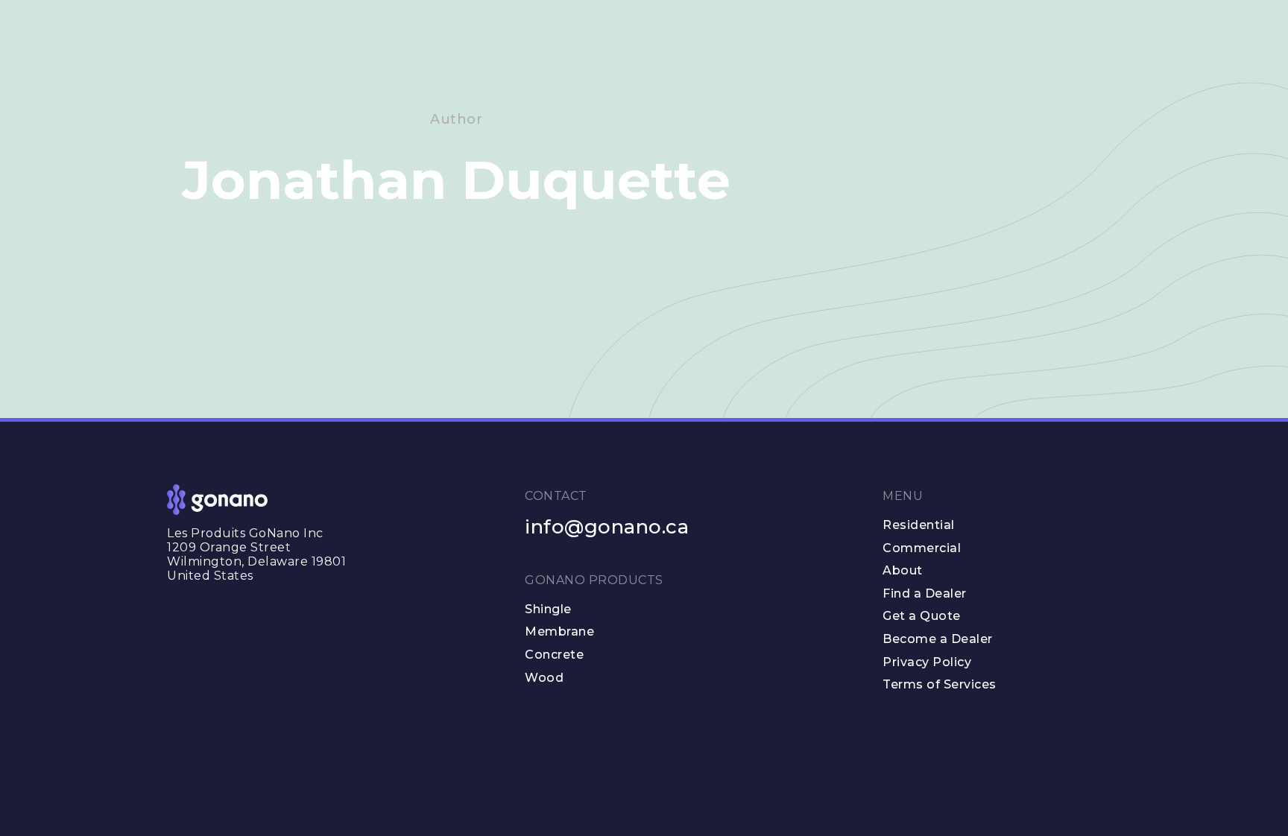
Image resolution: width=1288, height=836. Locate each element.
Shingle (548, 609)
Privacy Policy (927, 662)
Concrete (554, 654)
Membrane (559, 631)
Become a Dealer (938, 639)
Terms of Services (940, 684)
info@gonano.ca (607, 527)
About (903, 570)
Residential (919, 525)
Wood (544, 678)
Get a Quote (922, 616)
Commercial (922, 548)
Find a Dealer (925, 593)
